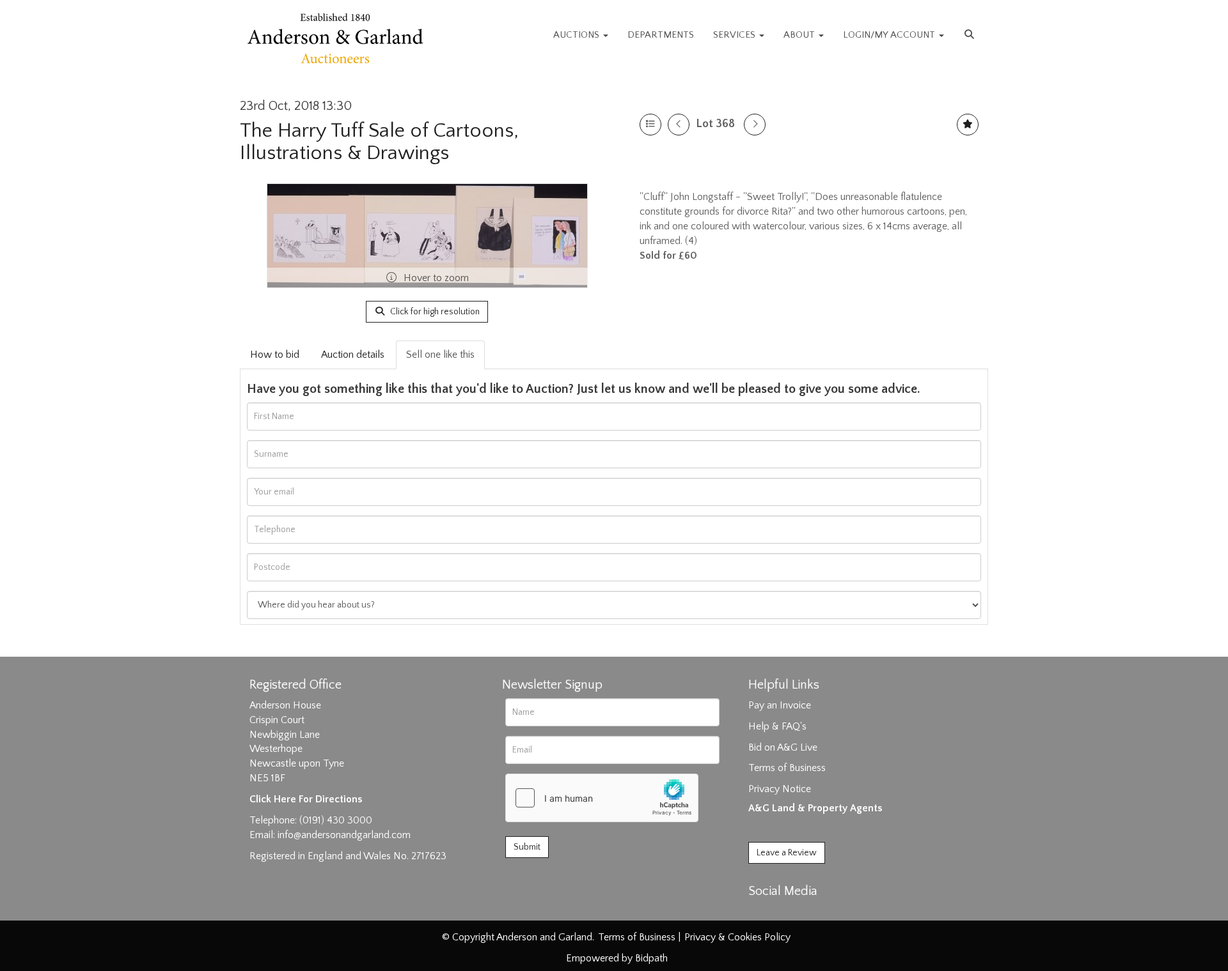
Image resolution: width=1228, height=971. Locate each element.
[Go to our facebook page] (760, 913)
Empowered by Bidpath (617, 958)
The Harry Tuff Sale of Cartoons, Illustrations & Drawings (379, 141)
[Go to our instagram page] (813, 913)
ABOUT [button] (800, 34)
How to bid (274, 354)
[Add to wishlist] (968, 124)
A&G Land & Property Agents (815, 808)
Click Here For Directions (305, 799)
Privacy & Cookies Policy (737, 937)
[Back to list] (650, 124)
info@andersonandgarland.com (344, 835)
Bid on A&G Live (782, 747)
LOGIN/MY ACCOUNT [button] (890, 34)
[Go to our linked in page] (787, 913)
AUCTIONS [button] (577, 34)
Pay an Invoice (779, 705)
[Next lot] (755, 124)
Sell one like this (440, 354)
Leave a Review (787, 853)
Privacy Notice (779, 789)
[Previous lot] (678, 124)
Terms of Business (787, 768)
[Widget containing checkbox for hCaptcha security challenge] (601, 798)
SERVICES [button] (735, 34)
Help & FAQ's (777, 726)
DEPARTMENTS (660, 34)
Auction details (352, 354)
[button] (971, 35)
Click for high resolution (434, 312)
